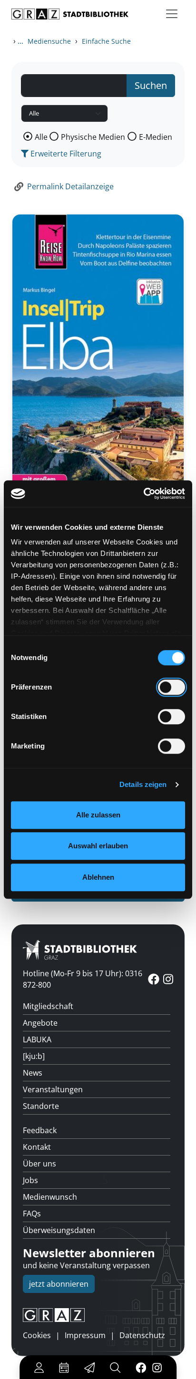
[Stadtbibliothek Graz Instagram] (157, 1367)
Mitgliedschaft (48, 1006)
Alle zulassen (98, 815)
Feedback (40, 1130)
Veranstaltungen (53, 1089)
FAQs (32, 1213)
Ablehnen (98, 877)
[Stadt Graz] (98, 1315)
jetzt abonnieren (58, 1284)
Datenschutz (142, 1335)
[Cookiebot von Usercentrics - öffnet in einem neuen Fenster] (143, 493)
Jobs (30, 1180)
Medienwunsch (50, 1197)
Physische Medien (93, 137)
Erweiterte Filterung (65, 153)
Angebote (40, 1023)
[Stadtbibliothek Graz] (69, 14)
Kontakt (37, 1147)
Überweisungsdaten (59, 1230)
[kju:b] (34, 1056)
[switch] (171, 687)
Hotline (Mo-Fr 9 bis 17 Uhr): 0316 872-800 (82, 979)
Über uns (39, 1163)
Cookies (37, 1335)
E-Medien (155, 137)
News (32, 1073)
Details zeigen (143, 784)
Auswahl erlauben (98, 846)
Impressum (85, 1335)
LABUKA (37, 1039)
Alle (41, 137)
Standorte (41, 1106)
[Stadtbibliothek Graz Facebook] (141, 1367)
